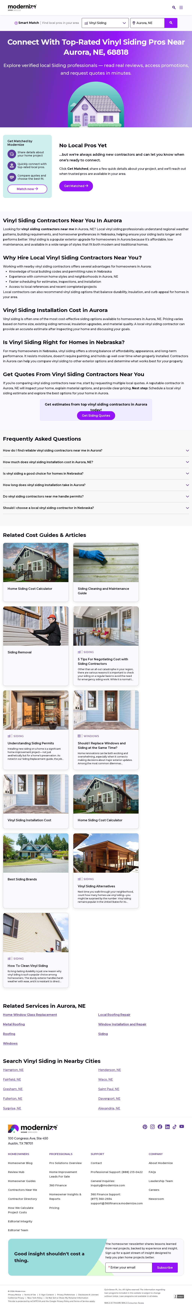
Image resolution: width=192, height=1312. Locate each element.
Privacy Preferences (66, 1294)
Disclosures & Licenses (88, 1294)
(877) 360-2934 (101, 1199)
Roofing (9, 1034)
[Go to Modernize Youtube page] (181, 1127)
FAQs (152, 1172)
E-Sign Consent (46, 1294)
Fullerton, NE (12, 1098)
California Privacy (16, 1298)
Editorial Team (18, 1230)
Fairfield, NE (12, 1079)
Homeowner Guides (22, 1181)
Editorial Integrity (20, 1221)
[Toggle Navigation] (181, 7)
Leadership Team (161, 1181)
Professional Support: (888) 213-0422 (117, 1172)
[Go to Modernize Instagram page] (152, 1127)
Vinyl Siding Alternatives (96, 886)
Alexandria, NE (109, 1108)
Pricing (54, 1208)
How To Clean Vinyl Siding (28, 966)
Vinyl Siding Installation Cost (29, 820)
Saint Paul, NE (108, 1089)
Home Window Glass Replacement (30, 1015)
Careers (154, 1190)
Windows (10, 1043)
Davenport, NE (109, 1098)
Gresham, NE (13, 1089)
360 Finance (58, 1185)
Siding (103, 1034)
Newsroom (156, 1199)
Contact (96, 1163)
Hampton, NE (13, 1070)
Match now (26, 189)
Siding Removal (20, 652)
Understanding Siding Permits (31, 743)
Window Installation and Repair (122, 1024)
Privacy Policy (63, 1301)
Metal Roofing (14, 1024)
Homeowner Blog (20, 1163)
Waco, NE (105, 1079)
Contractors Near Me (22, 1190)
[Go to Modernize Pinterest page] (145, 1127)
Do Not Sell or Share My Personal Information (67, 1298)
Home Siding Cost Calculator (30, 589)
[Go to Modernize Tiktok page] (174, 1127)
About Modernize (161, 1163)
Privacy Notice (15, 1294)
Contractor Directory (22, 1199)
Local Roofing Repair (114, 1015)
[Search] (174, 7)
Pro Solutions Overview (65, 1163)
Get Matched (74, 186)
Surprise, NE (12, 1108)
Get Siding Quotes (96, 415)
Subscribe (165, 1267)
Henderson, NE (109, 1070)
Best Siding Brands (22, 879)
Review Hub (16, 1172)
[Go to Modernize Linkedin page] (167, 1127)
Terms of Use (30, 1294)
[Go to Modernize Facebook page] (160, 1127)
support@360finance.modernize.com (117, 1203)
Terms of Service (81, 1301)
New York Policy (35, 1298)
